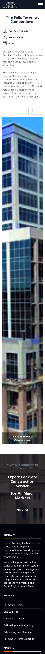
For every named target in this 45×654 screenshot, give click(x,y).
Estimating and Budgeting (18, 625)
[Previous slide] (32, 111)
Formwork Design (14, 605)
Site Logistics (11, 611)
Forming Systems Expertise (19, 638)
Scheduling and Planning (18, 632)
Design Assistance (14, 618)
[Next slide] (38, 111)
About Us (23, 510)
